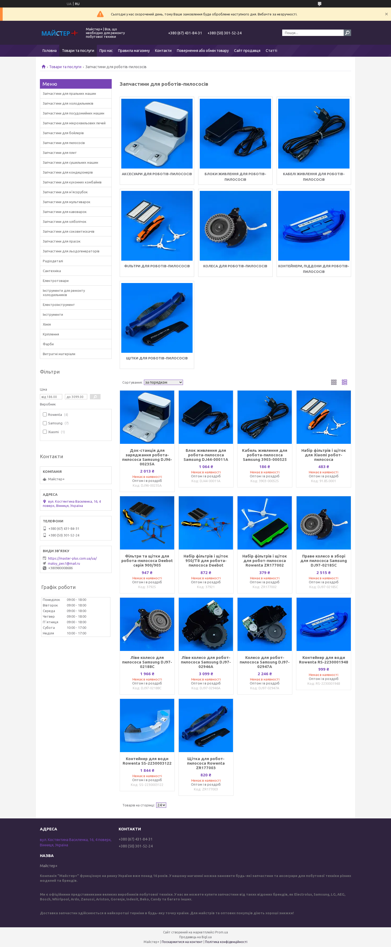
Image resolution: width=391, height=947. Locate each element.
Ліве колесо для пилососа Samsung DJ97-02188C (147, 662)
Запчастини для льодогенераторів (71, 251)
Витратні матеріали (59, 354)
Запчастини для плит (60, 152)
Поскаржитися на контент (182, 942)
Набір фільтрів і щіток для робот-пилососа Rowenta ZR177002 (264, 560)
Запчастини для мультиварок (66, 202)
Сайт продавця (247, 50)
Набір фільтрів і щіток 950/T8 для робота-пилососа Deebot (206, 560)
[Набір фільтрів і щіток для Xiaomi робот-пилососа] (323, 417)
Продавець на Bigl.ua (195, 937)
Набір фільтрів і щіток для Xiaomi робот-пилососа (323, 455)
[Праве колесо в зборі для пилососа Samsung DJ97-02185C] (323, 523)
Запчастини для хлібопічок (64, 221)
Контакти (163, 50)
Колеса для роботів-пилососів (235, 266)
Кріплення (51, 334)
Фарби (48, 344)
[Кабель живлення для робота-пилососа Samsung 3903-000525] (265, 417)
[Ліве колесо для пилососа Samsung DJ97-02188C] (147, 624)
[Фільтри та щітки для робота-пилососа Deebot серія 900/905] (147, 523)
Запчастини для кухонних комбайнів (72, 182)
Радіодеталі (53, 261)
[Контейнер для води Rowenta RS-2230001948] (323, 624)
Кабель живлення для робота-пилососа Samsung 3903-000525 (264, 455)
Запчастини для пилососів (64, 143)
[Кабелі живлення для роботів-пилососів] (314, 133)
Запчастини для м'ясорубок (65, 192)
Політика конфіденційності (226, 942)
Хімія (47, 324)
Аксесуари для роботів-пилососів (157, 174)
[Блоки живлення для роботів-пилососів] (235, 133)
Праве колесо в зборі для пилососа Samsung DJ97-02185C (323, 560)
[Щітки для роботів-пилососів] (157, 317)
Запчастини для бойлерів (63, 133)
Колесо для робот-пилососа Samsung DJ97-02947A (265, 662)
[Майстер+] (60, 32)
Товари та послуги (78, 50)
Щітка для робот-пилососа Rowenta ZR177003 (206, 763)
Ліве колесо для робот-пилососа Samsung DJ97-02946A (206, 662)
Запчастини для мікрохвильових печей (74, 123)
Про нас (106, 50)
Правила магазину (134, 50)
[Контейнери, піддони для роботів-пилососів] (314, 225)
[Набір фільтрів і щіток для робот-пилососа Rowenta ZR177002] (265, 523)
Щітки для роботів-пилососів (157, 358)
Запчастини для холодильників (68, 103)
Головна (50, 50)
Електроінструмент (59, 304)
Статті (271, 50)
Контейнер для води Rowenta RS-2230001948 (323, 659)
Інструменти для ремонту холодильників (64, 293)
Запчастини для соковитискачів (68, 231)
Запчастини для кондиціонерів (68, 172)
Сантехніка (52, 271)
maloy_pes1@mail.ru (64, 563)
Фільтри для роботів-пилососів (157, 266)
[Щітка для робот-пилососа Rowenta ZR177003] (206, 725)
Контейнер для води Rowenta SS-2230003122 (147, 760)
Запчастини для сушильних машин (70, 162)
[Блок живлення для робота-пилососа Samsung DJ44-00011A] (206, 417)
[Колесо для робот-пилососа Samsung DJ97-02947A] (265, 624)
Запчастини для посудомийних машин (73, 113)
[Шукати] (347, 33)
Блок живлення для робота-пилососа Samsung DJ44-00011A (206, 455)
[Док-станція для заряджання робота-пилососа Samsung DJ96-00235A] (147, 417)
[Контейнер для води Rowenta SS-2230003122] (147, 725)
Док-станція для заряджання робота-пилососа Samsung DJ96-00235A (147, 457)
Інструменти (53, 314)
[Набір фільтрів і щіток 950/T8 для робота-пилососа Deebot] (206, 523)
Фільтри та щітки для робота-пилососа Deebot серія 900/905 (147, 560)
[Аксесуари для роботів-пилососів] (157, 133)
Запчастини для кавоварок (65, 212)
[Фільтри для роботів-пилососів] (157, 225)
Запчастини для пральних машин (69, 93)
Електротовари (56, 280)
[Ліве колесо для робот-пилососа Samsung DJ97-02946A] (206, 624)
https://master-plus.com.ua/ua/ (72, 558)
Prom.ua (221, 932)
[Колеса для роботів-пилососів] (235, 225)
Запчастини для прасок (62, 241)
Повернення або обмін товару (203, 50)
